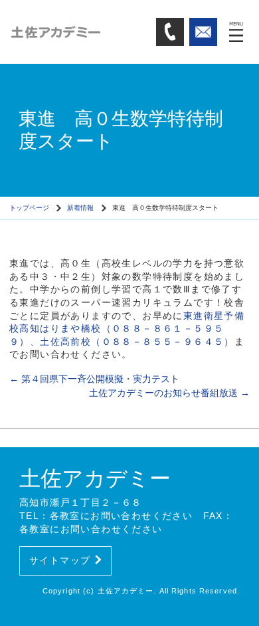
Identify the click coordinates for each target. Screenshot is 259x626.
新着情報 (80, 207)
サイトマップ (59, 560)
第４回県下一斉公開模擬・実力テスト (94, 378)
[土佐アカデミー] (78, 31)
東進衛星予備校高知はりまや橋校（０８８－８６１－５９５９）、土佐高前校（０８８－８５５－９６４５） (126, 328)
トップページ (29, 207)
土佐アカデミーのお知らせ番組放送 (169, 392)
